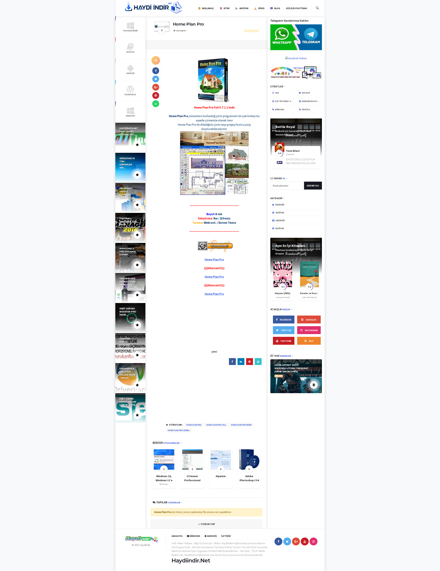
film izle (305, 109)
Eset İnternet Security (285, 101)
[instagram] (313, 541)
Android (279, 204)
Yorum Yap (207, 524)
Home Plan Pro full (216, 425)
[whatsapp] (155, 103)
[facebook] (155, 70)
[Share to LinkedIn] (241, 364)
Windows (279, 109)
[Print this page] (258, 364)
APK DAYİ (305, 93)
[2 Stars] (248, 30)
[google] (155, 87)
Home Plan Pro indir (241, 425)
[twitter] (155, 79)
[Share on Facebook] (232, 364)
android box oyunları (311, 101)
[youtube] (305, 541)
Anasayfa (177, 536)
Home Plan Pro (193, 425)
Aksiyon (279, 212)
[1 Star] (245, 30)
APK (277, 93)
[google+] (296, 541)
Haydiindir (145, 545)
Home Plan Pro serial (179, 430)
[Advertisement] (214, 323)
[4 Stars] (254, 30)
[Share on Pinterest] (249, 364)
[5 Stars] (257, 30)
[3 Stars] (251, 30)
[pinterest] (155, 95)
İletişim (226, 536)
